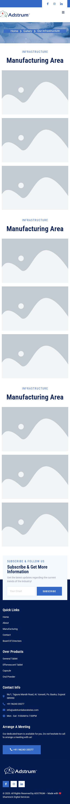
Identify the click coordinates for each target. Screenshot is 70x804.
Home (14, 31)
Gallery (27, 31)
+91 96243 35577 (23, 749)
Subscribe (49, 591)
